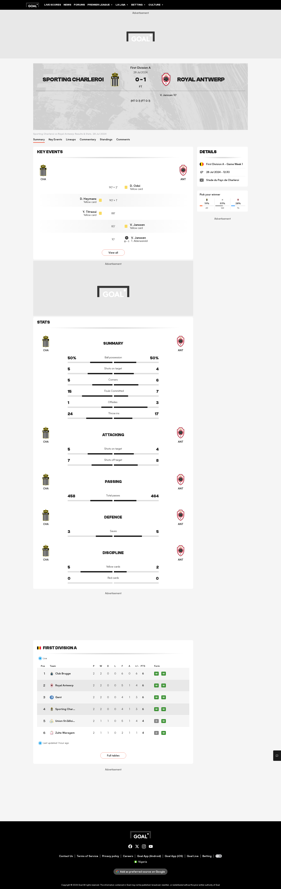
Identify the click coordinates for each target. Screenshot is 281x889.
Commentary (88, 139)
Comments (123, 139)
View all (113, 252)
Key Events (55, 139)
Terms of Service (87, 856)
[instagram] (144, 847)
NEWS (67, 4)
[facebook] (130, 847)
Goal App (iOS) (174, 856)
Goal (80, 885)
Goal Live (193, 856)
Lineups (71, 139)
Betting (207, 856)
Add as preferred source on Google (142, 871)
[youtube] (150, 847)
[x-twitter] (137, 847)
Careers (128, 856)
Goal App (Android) (149, 856)
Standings (106, 139)
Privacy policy (110, 856)
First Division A (140, 67)
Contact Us (66, 856)
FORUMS (79, 4)
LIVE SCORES (52, 4)
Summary (39, 139)
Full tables (113, 755)
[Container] (79, 79)
